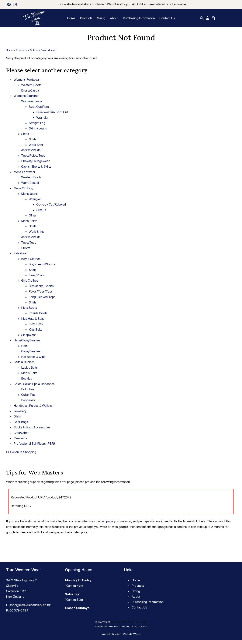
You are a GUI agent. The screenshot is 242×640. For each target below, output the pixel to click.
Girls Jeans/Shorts (41, 286)
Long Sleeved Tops (42, 297)
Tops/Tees (28, 242)
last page (107, 521)
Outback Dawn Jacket (43, 50)
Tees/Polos (37, 275)
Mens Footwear (24, 172)
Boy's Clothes (30, 259)
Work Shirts (36, 231)
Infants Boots (38, 313)
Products (86, 18)
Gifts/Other (21, 433)
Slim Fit (41, 210)
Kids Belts (35, 329)
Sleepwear (28, 335)
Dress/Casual (30, 90)
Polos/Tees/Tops (41, 291)
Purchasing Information (139, 18)
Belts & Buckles (24, 362)
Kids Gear (20, 253)
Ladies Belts (29, 367)
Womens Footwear (27, 79)
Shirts (25, 134)
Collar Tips (28, 395)
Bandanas (28, 400)
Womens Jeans (31, 101)
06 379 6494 (18, 610)
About (114, 18)
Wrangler (42, 117)
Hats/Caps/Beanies (27, 340)
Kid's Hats (36, 324)
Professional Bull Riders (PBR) (34, 443)
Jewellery (20, 411)
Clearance (20, 438)
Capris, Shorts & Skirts (36, 166)
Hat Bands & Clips (33, 357)
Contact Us (167, 18)
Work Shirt (36, 145)
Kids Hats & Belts (32, 318)
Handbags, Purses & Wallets (33, 405)
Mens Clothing (23, 188)
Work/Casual (30, 183)
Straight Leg (37, 123)
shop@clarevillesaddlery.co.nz (30, 605)
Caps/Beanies (30, 351)
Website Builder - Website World (121, 633)
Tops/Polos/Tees (33, 155)
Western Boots (31, 85)
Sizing (101, 18)
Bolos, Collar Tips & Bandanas (34, 384)
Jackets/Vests (30, 150)
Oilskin (18, 416)
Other (32, 215)
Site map (141, 621)
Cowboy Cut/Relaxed (51, 204)
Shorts (25, 248)
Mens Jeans (29, 194)
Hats (24, 346)
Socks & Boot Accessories (32, 427)
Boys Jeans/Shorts (42, 264)
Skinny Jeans (38, 128)
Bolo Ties (27, 389)
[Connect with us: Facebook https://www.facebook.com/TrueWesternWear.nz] (9, 4)
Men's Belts (29, 373)
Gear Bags (21, 422)
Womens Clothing (26, 96)
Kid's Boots (29, 308)
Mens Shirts (29, 221)
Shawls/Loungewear (35, 161)
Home (71, 18)
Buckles (26, 378)
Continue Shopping (23, 452)
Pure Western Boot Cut (52, 112)
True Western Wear (122, 621)
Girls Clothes (29, 280)
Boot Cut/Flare (39, 107)
